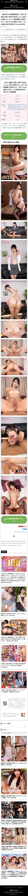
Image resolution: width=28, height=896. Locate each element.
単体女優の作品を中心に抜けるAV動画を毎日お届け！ (14, 892)
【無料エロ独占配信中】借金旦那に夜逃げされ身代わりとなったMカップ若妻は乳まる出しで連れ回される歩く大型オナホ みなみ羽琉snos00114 (13, 822)
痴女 (22, 109)
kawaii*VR (21, 104)
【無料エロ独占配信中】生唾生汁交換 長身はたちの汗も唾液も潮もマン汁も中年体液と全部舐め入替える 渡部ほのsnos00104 (14, 848)
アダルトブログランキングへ (20, 531)
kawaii (17, 95)
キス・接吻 (16, 106)
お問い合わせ (20, 887)
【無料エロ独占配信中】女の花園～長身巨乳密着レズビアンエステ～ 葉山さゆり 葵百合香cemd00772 (13, 665)
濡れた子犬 (13, 109)
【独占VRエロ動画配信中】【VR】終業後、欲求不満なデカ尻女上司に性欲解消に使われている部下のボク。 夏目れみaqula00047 (13, 639)
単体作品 (12, 107)
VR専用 (11, 106)
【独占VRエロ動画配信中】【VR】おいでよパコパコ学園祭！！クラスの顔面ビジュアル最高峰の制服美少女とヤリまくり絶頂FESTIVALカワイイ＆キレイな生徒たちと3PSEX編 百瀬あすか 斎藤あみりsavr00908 (13, 875)
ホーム (6, 887)
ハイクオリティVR (23, 106)
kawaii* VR (5, 77)
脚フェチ (25, 109)
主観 (9, 107)
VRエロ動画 (19, 541)
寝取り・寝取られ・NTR (19, 107)
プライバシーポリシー (13, 887)
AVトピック (14, 5)
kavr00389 (5, 35)
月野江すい (5, 545)
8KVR (9, 104)
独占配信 (18, 109)
